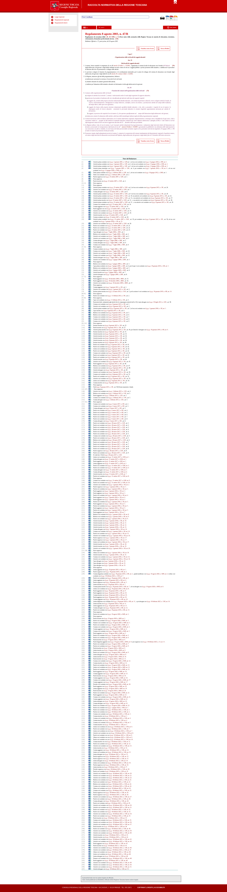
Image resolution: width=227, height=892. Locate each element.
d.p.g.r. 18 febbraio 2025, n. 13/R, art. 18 (117, 769)
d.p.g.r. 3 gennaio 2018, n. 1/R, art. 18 (115, 544)
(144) (116, 39)
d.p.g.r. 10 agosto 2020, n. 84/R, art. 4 (119, 627)
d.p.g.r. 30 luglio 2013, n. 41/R (157, 302)
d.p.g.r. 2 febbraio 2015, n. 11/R (118, 391)
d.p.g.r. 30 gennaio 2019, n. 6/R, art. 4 (115, 580)
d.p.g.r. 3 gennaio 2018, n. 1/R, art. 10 (115, 521)
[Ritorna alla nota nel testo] (89, 162)
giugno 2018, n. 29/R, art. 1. (159, 162)
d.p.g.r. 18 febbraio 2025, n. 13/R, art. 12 (118, 744)
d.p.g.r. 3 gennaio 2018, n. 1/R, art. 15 (118, 533)
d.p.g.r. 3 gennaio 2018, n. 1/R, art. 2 (119, 485)
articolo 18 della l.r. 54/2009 (130, 127)
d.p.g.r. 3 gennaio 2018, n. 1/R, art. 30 (118, 552)
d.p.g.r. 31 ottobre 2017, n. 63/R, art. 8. (118, 476)
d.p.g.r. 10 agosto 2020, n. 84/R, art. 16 (115, 676)
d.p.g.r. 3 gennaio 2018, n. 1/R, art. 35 (114, 561)
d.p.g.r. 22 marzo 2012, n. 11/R (117, 291)
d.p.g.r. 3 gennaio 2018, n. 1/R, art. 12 (115, 525)
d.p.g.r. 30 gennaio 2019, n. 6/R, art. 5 (116, 582)
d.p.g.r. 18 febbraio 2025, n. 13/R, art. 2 (118, 712)
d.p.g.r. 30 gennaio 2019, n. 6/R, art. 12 (116, 608)
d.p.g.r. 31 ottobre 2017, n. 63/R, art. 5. (116, 470)
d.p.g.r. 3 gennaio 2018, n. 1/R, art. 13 (115, 527)
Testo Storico (173, 27)
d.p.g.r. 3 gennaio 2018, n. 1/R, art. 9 (118, 516)
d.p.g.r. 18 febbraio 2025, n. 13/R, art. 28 (118, 799)
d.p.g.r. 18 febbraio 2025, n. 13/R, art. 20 (120, 773)
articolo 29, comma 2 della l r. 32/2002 (122, 74)
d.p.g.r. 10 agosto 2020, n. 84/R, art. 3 (114, 618)
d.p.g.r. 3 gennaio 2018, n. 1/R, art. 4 (117, 495)
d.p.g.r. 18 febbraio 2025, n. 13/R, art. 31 (120, 807)
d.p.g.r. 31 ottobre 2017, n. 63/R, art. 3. (118, 465)
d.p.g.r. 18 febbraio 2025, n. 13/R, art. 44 (120, 841)
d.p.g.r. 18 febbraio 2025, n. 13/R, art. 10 (121, 739)
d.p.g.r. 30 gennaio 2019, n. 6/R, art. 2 (116, 572)
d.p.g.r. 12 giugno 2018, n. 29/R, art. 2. (157, 164)
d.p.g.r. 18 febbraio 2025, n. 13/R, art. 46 (120, 848)
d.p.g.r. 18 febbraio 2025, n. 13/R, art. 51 (120, 867)
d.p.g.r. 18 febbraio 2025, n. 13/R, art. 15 (119, 752)
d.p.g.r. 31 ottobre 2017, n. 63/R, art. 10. (118, 482)
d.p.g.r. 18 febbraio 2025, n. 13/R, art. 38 (115, 826)
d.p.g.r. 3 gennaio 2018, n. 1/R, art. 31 (115, 555)
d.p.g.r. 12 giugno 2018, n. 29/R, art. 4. (112, 170)
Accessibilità (159, 887)
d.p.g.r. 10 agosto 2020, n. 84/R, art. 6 (118, 637)
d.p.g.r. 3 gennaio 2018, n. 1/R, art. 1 (155, 308)
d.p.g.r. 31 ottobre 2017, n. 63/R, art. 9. (119, 480)
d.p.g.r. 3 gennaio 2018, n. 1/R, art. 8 (118, 514)
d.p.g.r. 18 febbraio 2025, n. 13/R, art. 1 (118, 710)
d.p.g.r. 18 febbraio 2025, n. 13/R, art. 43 (120, 839)
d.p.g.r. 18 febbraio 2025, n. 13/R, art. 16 (158, 601)
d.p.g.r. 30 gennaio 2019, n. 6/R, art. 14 (160, 291)
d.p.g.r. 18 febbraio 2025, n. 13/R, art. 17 (115, 767)
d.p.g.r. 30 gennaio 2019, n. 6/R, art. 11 (124, 601)
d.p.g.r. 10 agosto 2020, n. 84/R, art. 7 (118, 644)
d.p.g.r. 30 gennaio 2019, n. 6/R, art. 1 (115, 569)
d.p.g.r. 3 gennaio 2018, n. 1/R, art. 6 (156, 168)
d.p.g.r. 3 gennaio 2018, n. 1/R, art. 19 (115, 546)
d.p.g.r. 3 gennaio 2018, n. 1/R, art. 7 (115, 512)
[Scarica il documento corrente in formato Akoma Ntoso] (176, 20)
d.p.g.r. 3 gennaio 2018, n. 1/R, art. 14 (116, 529)
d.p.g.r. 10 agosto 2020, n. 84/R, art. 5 (119, 631)
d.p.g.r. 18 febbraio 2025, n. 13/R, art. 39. (120, 831)
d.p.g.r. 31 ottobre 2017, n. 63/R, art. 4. (118, 468)
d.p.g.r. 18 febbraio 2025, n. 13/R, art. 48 (119, 852)
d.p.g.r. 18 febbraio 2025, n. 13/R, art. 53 (117, 869)
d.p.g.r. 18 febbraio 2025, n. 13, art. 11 (154, 642)
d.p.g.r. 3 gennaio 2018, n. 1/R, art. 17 (116, 538)
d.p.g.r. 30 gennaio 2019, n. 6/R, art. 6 (157, 330)
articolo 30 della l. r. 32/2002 (122, 65)
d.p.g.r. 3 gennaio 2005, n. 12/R (118, 162)
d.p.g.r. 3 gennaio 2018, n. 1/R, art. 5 (115, 499)
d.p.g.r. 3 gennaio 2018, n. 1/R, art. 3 (115, 487)
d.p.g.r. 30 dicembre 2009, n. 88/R (114, 279)
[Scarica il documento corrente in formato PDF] (171, 20)
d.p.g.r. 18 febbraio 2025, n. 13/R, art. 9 (121, 735)
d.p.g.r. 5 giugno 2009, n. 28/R (117, 259)
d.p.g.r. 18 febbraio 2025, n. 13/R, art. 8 (122, 733)
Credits (150, 887)
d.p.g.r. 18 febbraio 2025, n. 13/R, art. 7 (112, 576)
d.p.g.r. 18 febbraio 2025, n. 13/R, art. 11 (118, 741)
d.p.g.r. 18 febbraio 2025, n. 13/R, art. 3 (119, 714)
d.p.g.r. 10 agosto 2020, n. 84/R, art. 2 (157, 574)
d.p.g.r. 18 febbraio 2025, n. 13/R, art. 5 (119, 722)
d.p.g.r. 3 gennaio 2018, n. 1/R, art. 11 (115, 523)
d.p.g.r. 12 (148, 162)
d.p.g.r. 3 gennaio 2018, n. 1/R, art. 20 (119, 548)
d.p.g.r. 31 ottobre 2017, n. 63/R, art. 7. (116, 474)
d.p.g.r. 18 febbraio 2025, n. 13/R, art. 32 (118, 809)
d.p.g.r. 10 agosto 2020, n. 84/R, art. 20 (115, 690)
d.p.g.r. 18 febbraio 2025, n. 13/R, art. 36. (120, 822)
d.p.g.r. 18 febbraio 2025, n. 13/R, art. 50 (120, 865)
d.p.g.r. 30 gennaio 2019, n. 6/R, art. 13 (118, 610)
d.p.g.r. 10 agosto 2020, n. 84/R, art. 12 (119, 661)
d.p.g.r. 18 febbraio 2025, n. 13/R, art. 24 (119, 784)
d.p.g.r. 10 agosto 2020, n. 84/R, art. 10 (115, 656)
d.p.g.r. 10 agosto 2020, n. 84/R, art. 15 (116, 673)
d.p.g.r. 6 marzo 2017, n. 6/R (116, 404)
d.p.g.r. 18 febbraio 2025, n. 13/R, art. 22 (120, 778)
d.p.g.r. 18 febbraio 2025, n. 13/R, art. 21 (120, 775)
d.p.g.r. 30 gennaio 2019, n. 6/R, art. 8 (118, 589)
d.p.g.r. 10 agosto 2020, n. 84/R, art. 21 (118, 693)
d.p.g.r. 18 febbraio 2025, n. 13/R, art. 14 (115, 748)
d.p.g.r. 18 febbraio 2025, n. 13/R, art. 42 (116, 837)
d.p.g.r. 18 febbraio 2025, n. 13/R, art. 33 (118, 811)
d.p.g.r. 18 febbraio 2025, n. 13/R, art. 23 (119, 780)
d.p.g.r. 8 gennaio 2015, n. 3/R (154, 187)
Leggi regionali (59, 17)
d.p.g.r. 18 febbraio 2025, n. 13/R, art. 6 (121, 727)
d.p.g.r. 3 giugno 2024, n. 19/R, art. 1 (117, 707)
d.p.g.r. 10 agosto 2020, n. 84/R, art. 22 (116, 701)
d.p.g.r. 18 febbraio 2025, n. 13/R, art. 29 (118, 803)
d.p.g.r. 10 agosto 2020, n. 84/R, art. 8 (152, 586)
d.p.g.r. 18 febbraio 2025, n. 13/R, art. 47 (119, 850)
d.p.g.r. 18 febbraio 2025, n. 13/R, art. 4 (119, 718)
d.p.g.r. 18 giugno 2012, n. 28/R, (154, 172)
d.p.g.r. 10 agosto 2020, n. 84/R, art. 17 (119, 680)
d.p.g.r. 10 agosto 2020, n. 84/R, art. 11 (115, 659)
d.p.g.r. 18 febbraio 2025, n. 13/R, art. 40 (120, 833)
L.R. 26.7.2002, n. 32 (112, 37)
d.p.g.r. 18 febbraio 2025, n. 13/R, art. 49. (120, 862)
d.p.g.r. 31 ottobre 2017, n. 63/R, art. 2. (116, 463)
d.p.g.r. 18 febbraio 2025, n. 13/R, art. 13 (120, 746)
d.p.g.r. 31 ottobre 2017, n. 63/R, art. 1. (118, 457)
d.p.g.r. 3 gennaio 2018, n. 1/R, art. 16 (119, 535)
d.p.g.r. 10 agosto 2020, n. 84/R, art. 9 (118, 646)
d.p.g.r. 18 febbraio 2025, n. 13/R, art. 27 (120, 797)
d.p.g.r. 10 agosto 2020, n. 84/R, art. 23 (118, 705)
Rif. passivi (101, 27)
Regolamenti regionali (62, 20)
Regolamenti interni (61, 23)
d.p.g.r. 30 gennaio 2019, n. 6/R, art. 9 (115, 591)
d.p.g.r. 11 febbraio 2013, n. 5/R (116, 296)
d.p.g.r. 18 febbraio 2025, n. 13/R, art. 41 (116, 835)
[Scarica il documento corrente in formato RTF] (167, 20)
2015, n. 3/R (159, 219)
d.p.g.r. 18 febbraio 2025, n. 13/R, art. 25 (119, 790)
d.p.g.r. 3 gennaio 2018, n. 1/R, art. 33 (111, 221)
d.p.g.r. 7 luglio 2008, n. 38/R (112, 232)
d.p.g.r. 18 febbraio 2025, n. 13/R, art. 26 (116, 792)
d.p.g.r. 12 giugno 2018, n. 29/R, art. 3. (157, 166)
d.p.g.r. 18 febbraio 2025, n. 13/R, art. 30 (120, 805)
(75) (147, 91)
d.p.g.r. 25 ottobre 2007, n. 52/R (114, 177)
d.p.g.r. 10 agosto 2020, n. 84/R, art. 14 (116, 671)
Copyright (141, 887)
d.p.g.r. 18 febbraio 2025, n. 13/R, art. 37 (120, 824)
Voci (86, 27)
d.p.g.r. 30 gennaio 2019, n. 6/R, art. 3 (157, 266)
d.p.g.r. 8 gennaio (150, 219)
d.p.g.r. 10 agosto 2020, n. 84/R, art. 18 (119, 684)
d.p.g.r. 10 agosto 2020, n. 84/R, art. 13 (118, 665)
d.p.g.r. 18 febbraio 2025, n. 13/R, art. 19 (116, 771)
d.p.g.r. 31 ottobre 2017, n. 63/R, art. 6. (116, 472)
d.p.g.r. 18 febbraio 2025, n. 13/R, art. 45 (116, 843)
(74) (173, 65)
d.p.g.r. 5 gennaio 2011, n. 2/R (113, 287)
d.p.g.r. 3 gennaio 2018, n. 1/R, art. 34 (119, 559)
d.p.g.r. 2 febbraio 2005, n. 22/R (117, 172)
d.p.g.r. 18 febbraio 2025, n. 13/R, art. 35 (118, 816)
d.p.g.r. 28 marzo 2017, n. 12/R (116, 423)
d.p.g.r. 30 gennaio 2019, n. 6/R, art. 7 (114, 584)
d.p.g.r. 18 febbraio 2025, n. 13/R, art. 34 (120, 814)
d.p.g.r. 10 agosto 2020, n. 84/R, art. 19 (116, 686)
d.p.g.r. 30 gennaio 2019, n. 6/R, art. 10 (116, 593)
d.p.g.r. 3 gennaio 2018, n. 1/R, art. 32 (119, 557)
